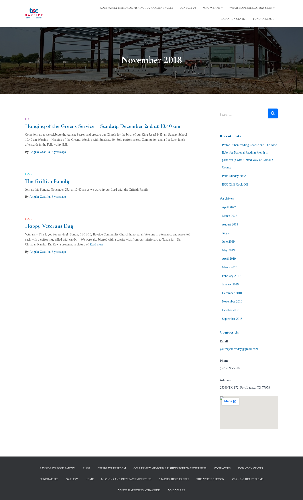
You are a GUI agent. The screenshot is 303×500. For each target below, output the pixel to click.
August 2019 (230, 224)
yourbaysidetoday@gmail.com (239, 349)
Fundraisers (262, 18)
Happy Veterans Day (49, 226)
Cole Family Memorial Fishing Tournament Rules (136, 7)
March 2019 (229, 267)
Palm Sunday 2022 (234, 176)
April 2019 (229, 258)
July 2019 (228, 233)
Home (90, 479)
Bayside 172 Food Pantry (57, 468)
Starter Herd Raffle (174, 479)
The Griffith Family (47, 181)
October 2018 (230, 310)
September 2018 (232, 318)
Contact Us (188, 7)
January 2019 (230, 284)
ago (59, 152)
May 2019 (228, 250)
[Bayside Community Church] (34, 13)
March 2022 (229, 215)
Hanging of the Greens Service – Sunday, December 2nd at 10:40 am (102, 126)
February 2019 (231, 276)
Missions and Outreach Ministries (126, 479)
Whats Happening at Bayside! (250, 7)
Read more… (98, 244)
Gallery (72, 479)
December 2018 (232, 293)
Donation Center (233, 18)
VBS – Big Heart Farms (248, 479)
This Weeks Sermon (210, 479)
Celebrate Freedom (112, 468)
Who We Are (211, 7)
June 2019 (228, 241)
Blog (28, 119)
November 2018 (232, 301)
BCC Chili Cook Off (235, 184)
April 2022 (229, 207)
